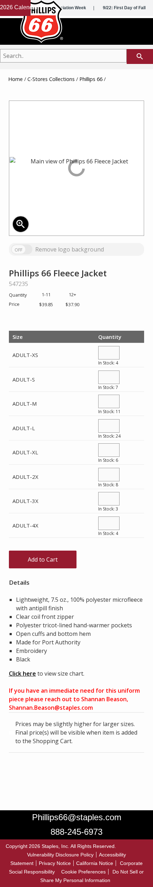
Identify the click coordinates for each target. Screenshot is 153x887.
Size (17, 336)
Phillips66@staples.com (76, 817)
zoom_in (20, 224)
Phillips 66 (90, 79)
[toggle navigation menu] (140, 33)
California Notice (94, 863)
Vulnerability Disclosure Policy (60, 855)
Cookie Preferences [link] (83, 872)
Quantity (109, 336)
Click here (22, 673)
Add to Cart (43, 559)
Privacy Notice (55, 863)
